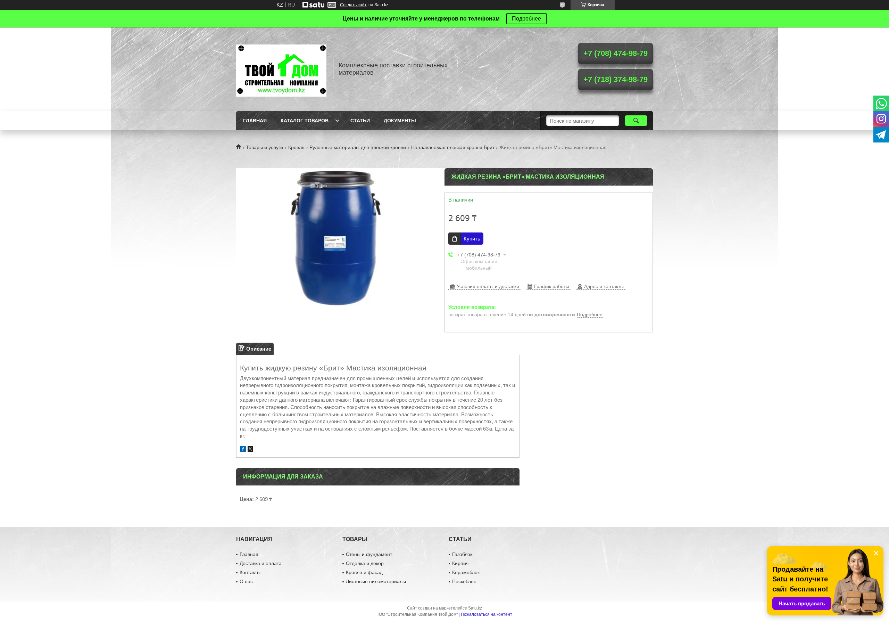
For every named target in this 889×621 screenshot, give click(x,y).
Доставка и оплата (261, 563)
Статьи (360, 120)
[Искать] (636, 120)
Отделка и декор (365, 563)
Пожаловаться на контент (486, 614)
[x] (250, 450)
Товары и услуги (264, 147)
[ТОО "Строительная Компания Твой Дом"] (281, 69)
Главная (255, 120)
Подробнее (526, 19)
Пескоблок (464, 581)
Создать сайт (353, 4)
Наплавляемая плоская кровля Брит (453, 147)
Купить (472, 239)
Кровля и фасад (364, 572)
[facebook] (243, 450)
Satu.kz (475, 608)
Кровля (296, 147)
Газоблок (462, 554)
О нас (246, 581)
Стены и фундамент (369, 554)
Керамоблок (466, 572)
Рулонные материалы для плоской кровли (357, 147)
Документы (400, 120)
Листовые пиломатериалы (376, 581)
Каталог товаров (305, 120)
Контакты (250, 572)
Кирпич (460, 563)
